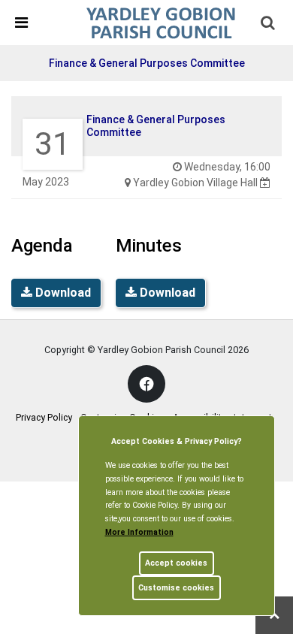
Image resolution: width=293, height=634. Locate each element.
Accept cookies (176, 563)
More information (139, 532)
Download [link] (61, 292)
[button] (269, 24)
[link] (161, 22)
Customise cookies (176, 588)
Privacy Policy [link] (44, 417)
